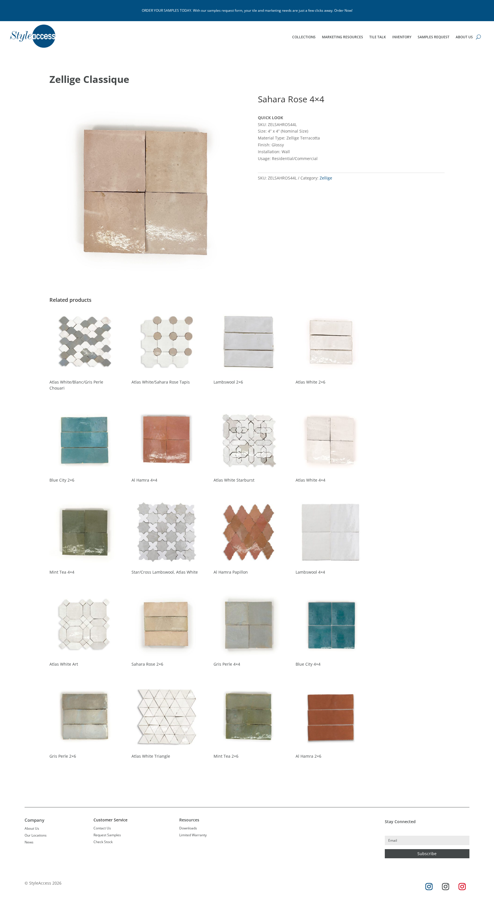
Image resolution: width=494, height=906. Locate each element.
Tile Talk (377, 37)
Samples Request (433, 37)
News (29, 842)
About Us (464, 37)
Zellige (326, 178)
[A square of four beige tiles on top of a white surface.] (142, 280)
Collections (304, 37)
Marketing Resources (342, 37)
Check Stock (103, 841)
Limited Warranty (193, 835)
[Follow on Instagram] (429, 887)
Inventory (401, 37)
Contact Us (102, 828)
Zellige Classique (89, 79)
